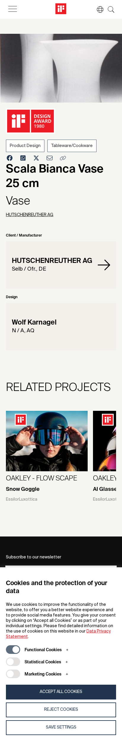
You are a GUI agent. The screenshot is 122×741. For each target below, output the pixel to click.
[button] (97, 9)
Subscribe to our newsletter (33, 557)
